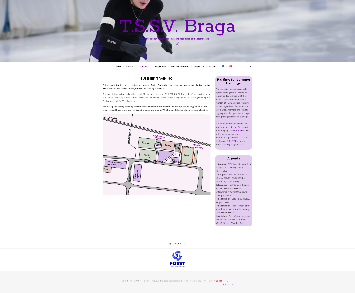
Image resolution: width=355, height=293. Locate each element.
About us (130, 66)
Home (118, 66)
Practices (144, 66)
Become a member (180, 66)
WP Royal (139, 281)
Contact (213, 66)
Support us (199, 66)
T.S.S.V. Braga (177, 26)
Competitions (160, 66)
